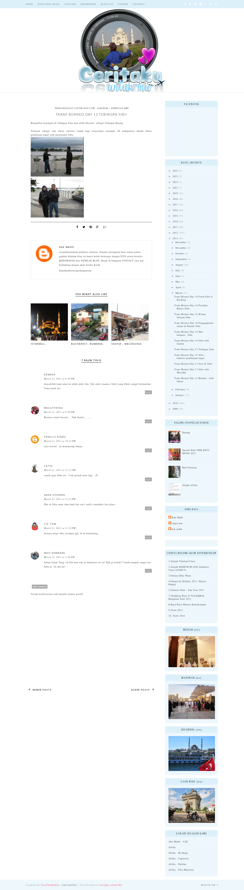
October (179, 253)
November (181, 247)
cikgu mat (177, 523)
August (179, 264)
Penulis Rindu (55, 436)
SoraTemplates (50, 885)
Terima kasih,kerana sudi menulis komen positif (57, 594)
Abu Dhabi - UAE (178, 841)
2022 (175, 182)
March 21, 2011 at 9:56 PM (59, 411)
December (180, 242)
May (177, 281)
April (178, 287)
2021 (175, 187)
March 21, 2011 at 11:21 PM (60, 499)
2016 (175, 210)
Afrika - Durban (177, 864)
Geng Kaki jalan (49, 4)
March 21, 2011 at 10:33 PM (60, 441)
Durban (186, 432)
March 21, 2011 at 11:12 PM (60, 470)
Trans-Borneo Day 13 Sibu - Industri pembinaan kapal (189, 356)
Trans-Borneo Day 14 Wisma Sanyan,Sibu (190, 316)
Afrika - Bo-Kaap (178, 852)
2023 (175, 176)
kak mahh (177, 529)
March (178, 292)
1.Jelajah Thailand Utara (181, 561)
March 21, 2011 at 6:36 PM (59, 378)
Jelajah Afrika (190, 485)
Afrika (172, 847)
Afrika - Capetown (178, 858)
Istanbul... (39, 343)
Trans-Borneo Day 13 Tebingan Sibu (194, 349)
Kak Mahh (66, 247)
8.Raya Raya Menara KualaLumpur (187, 604)
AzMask (49, 374)
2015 (175, 215)
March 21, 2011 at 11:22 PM (60, 528)
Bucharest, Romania (87, 343)
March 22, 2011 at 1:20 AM (59, 557)
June (177, 276)
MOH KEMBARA (54, 552)
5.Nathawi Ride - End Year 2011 (186, 590)
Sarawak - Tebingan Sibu (113, 108)
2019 (175, 193)
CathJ (48, 465)
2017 (175, 204)
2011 (175, 238)
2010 (175, 403)
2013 (175, 227)
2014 (175, 221)
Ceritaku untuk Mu (110, 885)
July (177, 270)
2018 (175, 198)
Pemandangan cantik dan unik (75, 108)
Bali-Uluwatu (189, 467)
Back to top (208, 885)
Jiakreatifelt (69, 885)
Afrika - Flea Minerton (181, 869)
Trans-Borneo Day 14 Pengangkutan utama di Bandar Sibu (193, 324)
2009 (175, 408)
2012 (175, 232)
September (181, 259)
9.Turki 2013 (175, 610)
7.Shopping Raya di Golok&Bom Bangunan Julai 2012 (186, 597)
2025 (175, 170)
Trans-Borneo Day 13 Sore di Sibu (193, 363)
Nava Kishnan (54, 494)
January (179, 395)
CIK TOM (50, 523)
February (180, 389)
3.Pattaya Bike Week (179, 575)
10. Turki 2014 (176, 615)
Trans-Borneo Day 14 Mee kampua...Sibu (188, 333)
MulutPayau (53, 407)
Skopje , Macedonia (126, 343)
